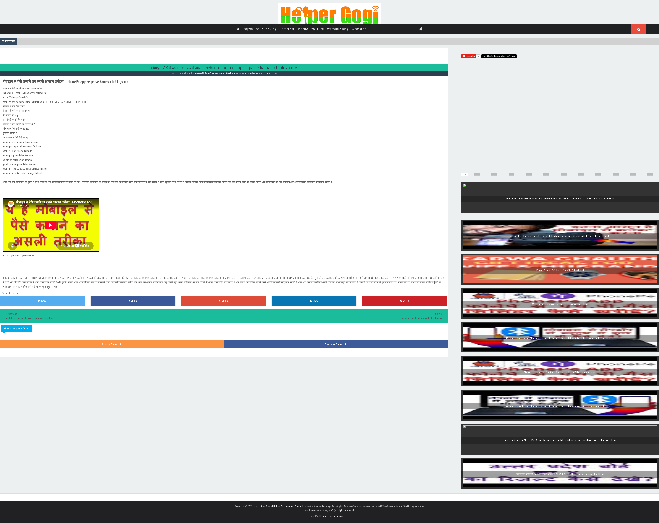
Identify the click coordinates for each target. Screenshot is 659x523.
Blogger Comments (112, 366)
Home (174, 95)
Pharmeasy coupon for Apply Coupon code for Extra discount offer (560, 394)
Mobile (303, 51)
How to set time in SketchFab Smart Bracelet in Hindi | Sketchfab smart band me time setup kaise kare (560, 463)
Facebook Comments (336, 366)
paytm (248, 51)
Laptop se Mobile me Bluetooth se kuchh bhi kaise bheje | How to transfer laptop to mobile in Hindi (560, 429)
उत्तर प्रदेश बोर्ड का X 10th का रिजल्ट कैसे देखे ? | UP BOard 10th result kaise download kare (560, 496)
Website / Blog (337, 51)
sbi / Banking (266, 51)
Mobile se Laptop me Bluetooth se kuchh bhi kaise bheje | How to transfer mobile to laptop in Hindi (560, 360)
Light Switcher (12, 315)
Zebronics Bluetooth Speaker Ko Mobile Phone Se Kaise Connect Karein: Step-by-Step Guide (560, 259)
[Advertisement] (62, 78)
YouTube (317, 51)
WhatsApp (359, 51)
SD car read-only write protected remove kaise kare (560, 326)
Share (134, 323)
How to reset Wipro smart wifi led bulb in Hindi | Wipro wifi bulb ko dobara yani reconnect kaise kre (560, 221)
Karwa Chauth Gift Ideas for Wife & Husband (560, 293)
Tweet (44, 323)
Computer (287, 51)
